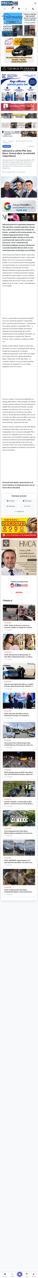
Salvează (31, 146)
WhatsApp (12, 506)
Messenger (28, 501)
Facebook (11, 501)
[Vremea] (26, 8)
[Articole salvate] (19, 8)
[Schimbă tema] (33, 8)
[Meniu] (35, 3)
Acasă (4, 141)
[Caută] (4, 8)
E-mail (28, 506)
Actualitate (10, 141)
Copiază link (20, 511)
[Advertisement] (19, 303)
